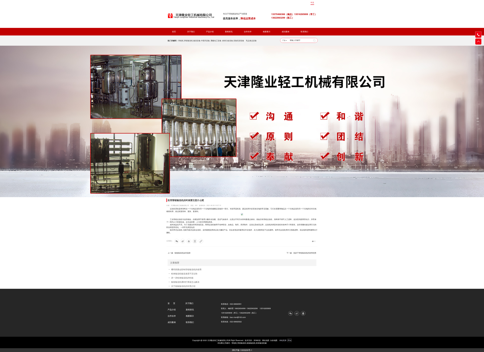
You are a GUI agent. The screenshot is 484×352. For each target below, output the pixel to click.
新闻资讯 (229, 32)
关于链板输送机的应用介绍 (183, 286)
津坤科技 (257, 340)
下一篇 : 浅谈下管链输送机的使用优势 (301, 253)
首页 (174, 32)
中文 (312, 3)
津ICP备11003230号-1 (242, 350)
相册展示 (266, 32)
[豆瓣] (195, 241)
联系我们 (304, 32)
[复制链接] (201, 241)
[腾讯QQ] (303, 313)
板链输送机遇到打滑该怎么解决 (185, 281)
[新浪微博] (182, 241)
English (305, 3)
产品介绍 (210, 32)
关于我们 (191, 32)
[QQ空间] (189, 241)
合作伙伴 (247, 32)
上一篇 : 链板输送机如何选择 (179, 253)
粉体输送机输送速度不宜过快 (184, 273)
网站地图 (265, 340)
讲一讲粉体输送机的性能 (182, 277)
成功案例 (285, 32)
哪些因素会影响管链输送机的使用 (186, 269)
